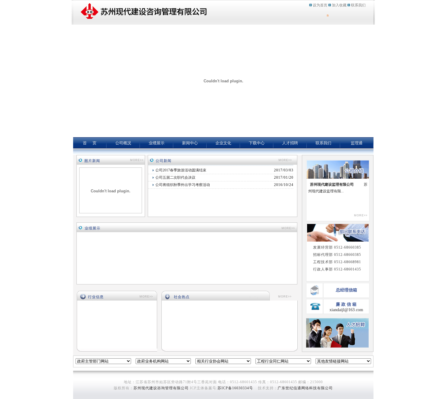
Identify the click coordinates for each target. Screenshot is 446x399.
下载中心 (257, 143)
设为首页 (320, 5)
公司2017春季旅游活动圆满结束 (180, 170)
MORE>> (137, 160)
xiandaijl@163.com (346, 310)
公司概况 (123, 143)
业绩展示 (156, 143)
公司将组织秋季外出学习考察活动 (182, 185)
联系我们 (358, 5)
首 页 (89, 143)
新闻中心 (190, 143)
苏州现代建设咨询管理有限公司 (161, 388)
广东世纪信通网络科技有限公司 (305, 388)
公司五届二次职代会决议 (175, 177)
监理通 (357, 143)
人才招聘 (290, 143)
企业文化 (223, 143)
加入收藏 (339, 5)
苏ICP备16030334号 (235, 388)
